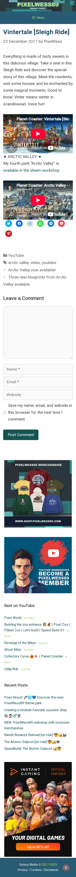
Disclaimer (51, 870)
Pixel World (13, 618)
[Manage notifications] (66, 867)
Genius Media (28, 864)
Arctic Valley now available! (32, 270)
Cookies (36, 870)
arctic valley (18, 262)
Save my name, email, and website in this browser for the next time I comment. (40, 412)
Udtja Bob (11, 669)
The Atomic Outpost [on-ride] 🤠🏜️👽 (32, 742)
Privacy (23, 870)
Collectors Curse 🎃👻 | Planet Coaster (33, 656)
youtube (49, 262)
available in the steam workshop (32, 170)
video (35, 262)
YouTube (16, 255)
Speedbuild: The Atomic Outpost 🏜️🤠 (32, 749)
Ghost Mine (13, 650)
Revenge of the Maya (20, 643)
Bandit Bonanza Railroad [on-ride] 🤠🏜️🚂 (35, 735)
